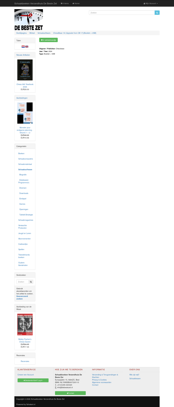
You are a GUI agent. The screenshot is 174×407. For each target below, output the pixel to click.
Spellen (21, 249)
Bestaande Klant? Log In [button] (33, 380)
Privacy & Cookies (99, 379)
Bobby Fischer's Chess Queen (24, 340)
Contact (95, 385)
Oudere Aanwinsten (23, 263)
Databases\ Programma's (23, 181)
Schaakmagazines (25, 220)
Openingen (23, 209)
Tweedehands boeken (24, 255)
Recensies (25, 361)
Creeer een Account (26, 374)
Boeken (21, 153)
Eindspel (22, 198)
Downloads (23, 193)
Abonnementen (24, 238)
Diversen (22, 188)
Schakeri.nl (30, 404)
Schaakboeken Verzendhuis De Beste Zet (35, 3)
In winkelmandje (49, 40)
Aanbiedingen (22, 98)
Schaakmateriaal (25, 164)
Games (21, 204)
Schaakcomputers (25, 158)
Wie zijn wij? (134, 374)
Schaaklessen (135, 378)
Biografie (22, 174)
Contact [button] (71, 393)
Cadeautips (23, 244)
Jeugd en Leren (24, 233)
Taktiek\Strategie (25, 214)
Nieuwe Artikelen (23, 55)
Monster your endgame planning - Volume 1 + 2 (25, 130)
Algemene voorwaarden (101, 382)
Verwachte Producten (22, 226)
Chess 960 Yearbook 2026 (25, 85)
